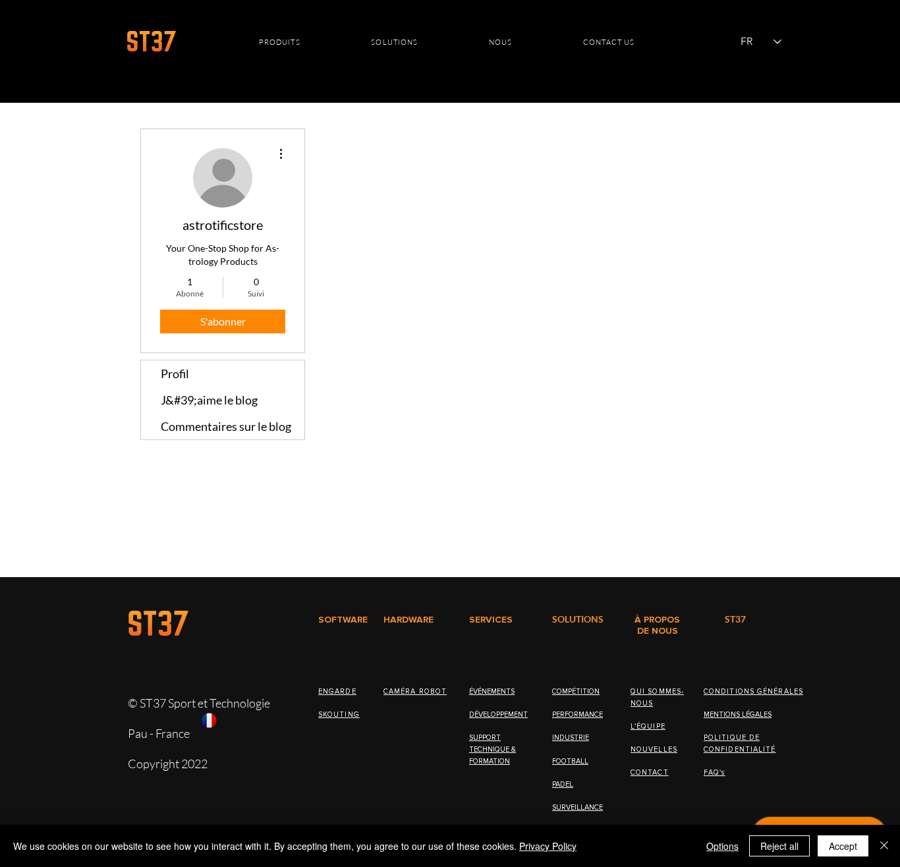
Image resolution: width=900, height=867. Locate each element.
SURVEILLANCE (577, 807)
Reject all (779, 846)
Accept (843, 846)
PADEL (562, 784)
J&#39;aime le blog (209, 400)
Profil (175, 373)
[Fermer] (884, 845)
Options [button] (722, 846)
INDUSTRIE (570, 737)
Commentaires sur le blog (226, 426)
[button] (279, 42)
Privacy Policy (548, 846)
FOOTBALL (570, 761)
